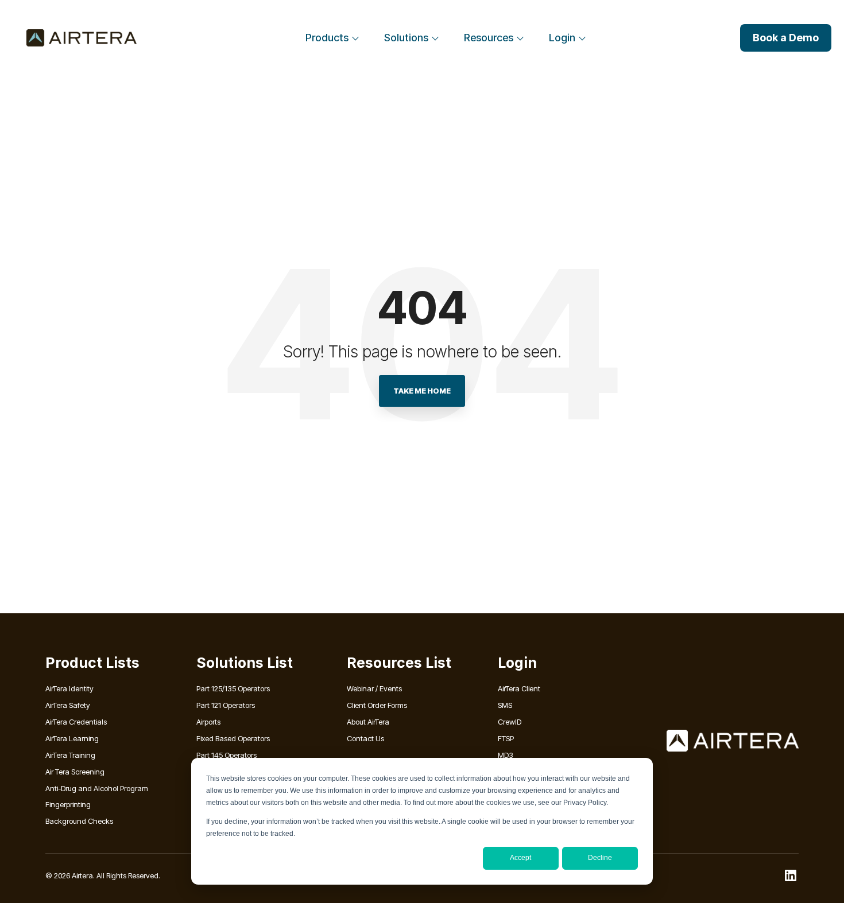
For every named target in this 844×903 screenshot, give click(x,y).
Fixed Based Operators (233, 738)
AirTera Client (519, 688)
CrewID (509, 721)
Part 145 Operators (226, 755)
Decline (600, 858)
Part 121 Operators (225, 705)
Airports (208, 721)
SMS (505, 705)
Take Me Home (422, 390)
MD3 (505, 755)
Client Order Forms (377, 705)
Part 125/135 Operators (233, 688)
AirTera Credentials (76, 721)
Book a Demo (786, 38)
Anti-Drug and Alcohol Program (96, 788)
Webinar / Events (374, 688)
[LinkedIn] (791, 875)
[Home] (81, 38)
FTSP (506, 738)
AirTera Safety (67, 705)
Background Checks (79, 821)
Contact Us (365, 738)
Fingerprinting (68, 804)
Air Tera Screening (74, 771)
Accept (520, 858)
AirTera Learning (72, 738)
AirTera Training (70, 755)
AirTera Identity (69, 688)
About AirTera (368, 721)
